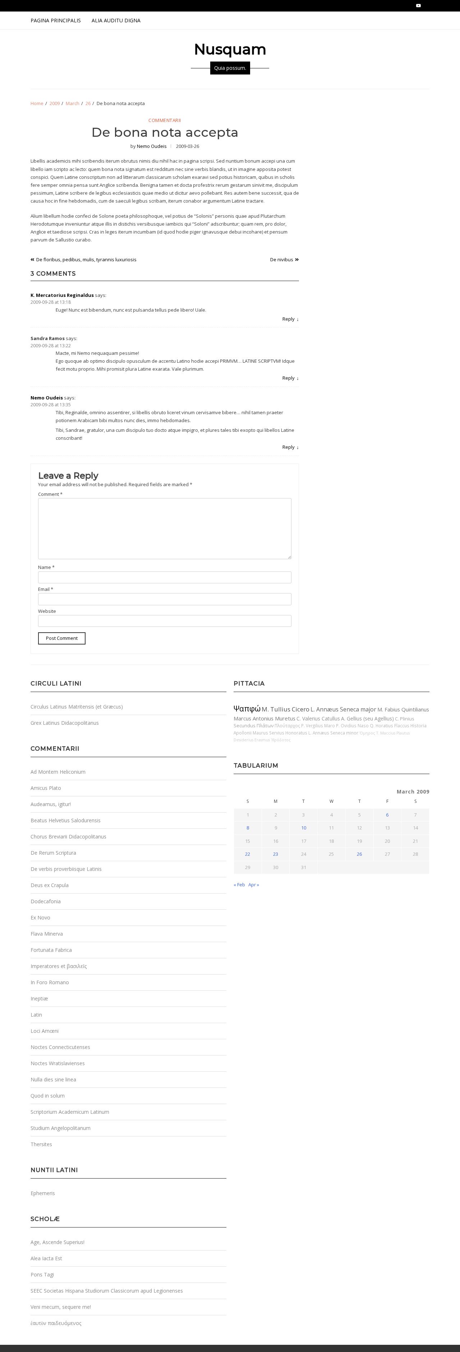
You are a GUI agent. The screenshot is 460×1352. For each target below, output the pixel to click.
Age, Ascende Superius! (57, 1242)
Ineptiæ (39, 998)
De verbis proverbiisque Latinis (66, 868)
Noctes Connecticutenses (60, 1047)
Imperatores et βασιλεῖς (59, 966)
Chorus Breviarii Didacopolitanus (68, 836)
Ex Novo (40, 917)
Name (46, 567)
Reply (288, 319)
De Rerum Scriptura (53, 852)
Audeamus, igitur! (51, 804)
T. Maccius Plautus (393, 733)
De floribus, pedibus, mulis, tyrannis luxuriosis (86, 259)
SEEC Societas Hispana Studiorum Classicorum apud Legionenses (107, 1290)
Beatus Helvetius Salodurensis (66, 820)
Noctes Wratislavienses (58, 1063)
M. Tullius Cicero (285, 709)
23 (275, 854)
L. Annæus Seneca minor (333, 733)
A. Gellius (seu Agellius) (367, 718)
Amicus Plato (46, 787)
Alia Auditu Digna (116, 20)
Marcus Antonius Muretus (264, 718)
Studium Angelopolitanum (61, 1128)
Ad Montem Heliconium (58, 771)
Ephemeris (43, 1193)
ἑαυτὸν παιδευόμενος (56, 1323)
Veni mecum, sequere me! (61, 1306)
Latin (36, 1014)
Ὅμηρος (367, 733)
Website (47, 611)
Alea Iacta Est (46, 1258)
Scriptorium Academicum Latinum (70, 1111)
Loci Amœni (45, 1030)
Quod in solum (48, 1095)
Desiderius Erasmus (252, 739)
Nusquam (230, 49)
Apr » (253, 884)
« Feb (239, 884)
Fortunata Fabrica (51, 949)
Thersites (41, 1144)
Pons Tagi (42, 1274)
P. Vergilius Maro (318, 725)
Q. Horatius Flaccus (389, 725)
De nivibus (281, 259)
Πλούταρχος (287, 725)
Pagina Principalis (56, 20)
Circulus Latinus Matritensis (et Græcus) (77, 706)
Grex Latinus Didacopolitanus (65, 722)
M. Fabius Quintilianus (403, 709)
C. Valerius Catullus (318, 718)
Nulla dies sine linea (53, 1079)
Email (45, 589)
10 (303, 827)
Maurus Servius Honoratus (280, 733)
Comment (50, 494)
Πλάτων (265, 725)
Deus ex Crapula (50, 885)
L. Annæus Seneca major (343, 709)
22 (247, 854)
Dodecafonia (46, 901)
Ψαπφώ (247, 708)
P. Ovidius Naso (352, 725)
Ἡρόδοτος (281, 739)
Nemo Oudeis (152, 146)
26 (359, 854)
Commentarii (164, 120)
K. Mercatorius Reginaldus (62, 295)
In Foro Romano (50, 982)
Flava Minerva (47, 933)
